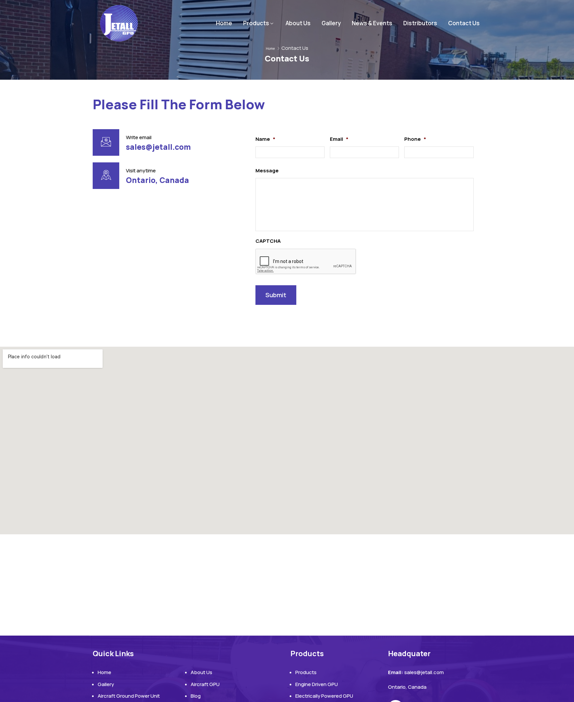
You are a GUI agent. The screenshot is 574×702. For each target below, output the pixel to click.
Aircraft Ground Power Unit (129, 695)
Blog (196, 695)
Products (256, 23)
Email (339, 139)
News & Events (372, 23)
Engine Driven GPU (316, 684)
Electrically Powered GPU (324, 695)
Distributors (420, 23)
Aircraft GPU (205, 684)
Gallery (331, 23)
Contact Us (464, 23)
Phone (415, 139)
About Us (298, 23)
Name (265, 139)
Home (224, 23)
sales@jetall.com (158, 147)
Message (267, 170)
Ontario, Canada (157, 180)
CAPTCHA (268, 241)
